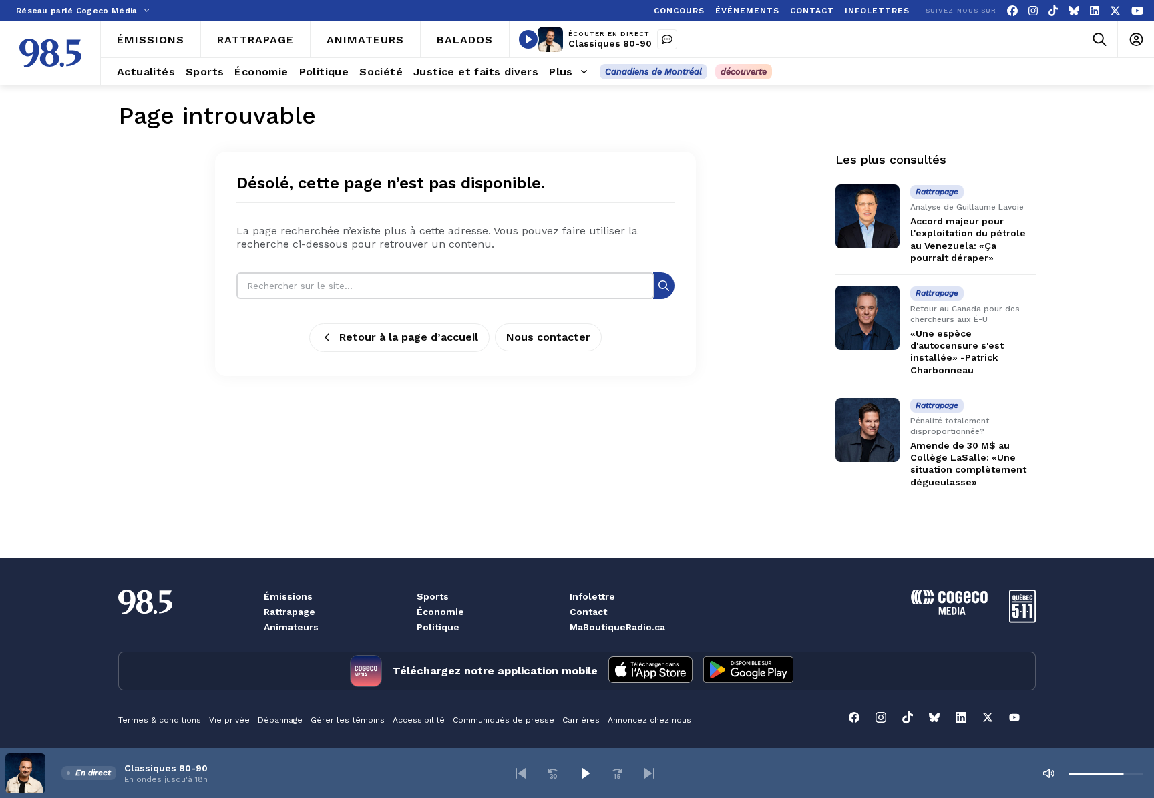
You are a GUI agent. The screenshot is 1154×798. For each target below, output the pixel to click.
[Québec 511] (1022, 619)
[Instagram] (1033, 11)
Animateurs (291, 627)
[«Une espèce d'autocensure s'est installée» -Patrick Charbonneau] (867, 318)
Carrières (581, 720)
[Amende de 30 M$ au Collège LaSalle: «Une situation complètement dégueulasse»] (867, 430)
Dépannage (280, 720)
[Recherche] (664, 285)
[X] (1115, 11)
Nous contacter (548, 337)
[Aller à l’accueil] (50, 53)
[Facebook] (1012, 11)
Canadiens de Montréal (653, 72)
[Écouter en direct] (528, 39)
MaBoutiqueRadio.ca (617, 627)
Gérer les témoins (348, 720)
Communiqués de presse (503, 720)
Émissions (288, 596)
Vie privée (229, 720)
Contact (588, 611)
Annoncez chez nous (649, 720)
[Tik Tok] (1053, 11)
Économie (440, 611)
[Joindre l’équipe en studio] (667, 39)
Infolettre (592, 596)
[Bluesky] (1074, 11)
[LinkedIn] (1094, 11)
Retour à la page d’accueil (408, 337)
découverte (744, 72)
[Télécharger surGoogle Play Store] (748, 671)
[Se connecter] (1135, 39)
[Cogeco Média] (949, 611)
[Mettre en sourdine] (1048, 773)
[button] (521, 773)
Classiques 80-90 (610, 43)
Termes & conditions (159, 720)
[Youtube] (1137, 11)
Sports (433, 596)
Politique (438, 627)
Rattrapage (289, 611)
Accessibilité (419, 720)
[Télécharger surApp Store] (650, 671)
